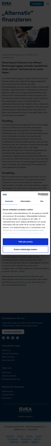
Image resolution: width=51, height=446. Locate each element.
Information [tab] (25, 201)
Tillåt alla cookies (25, 242)
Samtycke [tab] (9, 201)
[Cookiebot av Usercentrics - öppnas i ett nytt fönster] (38, 194)
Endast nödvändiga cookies (25, 249)
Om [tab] (41, 201)
